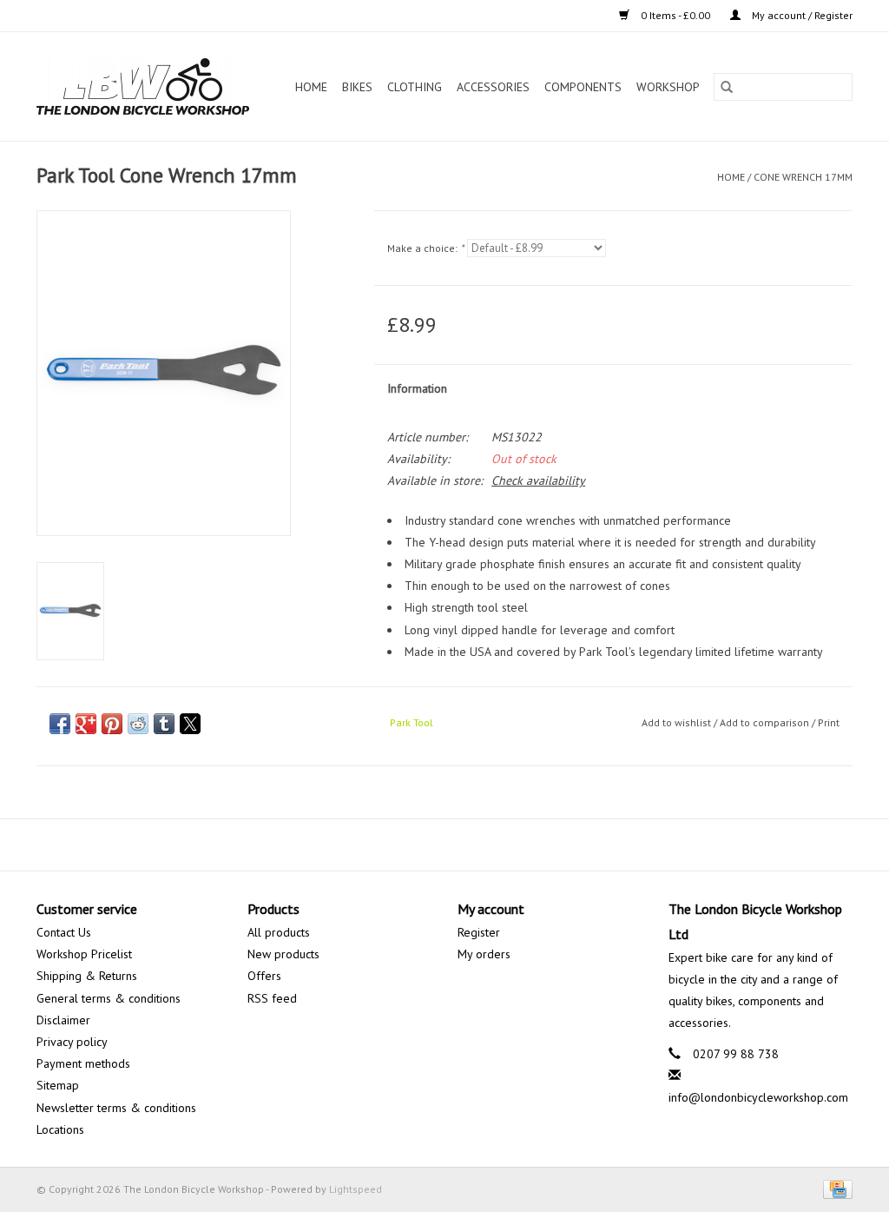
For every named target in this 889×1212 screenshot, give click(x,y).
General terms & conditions (108, 998)
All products (278, 932)
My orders (484, 954)
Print (829, 722)
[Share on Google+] (86, 723)
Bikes (357, 87)
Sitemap (57, 1085)
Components (583, 87)
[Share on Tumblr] (164, 723)
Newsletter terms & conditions (116, 1108)
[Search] (727, 87)
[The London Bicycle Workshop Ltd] (148, 86)
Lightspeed (355, 1188)
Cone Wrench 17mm (803, 176)
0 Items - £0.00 (675, 15)
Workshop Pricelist (84, 954)
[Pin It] (112, 723)
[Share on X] (190, 723)
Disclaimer (63, 1020)
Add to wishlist (678, 722)
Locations (60, 1129)
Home (311, 87)
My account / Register (801, 15)
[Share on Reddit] (138, 723)
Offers (264, 976)
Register (479, 932)
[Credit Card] (835, 1188)
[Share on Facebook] (59, 723)
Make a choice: (425, 248)
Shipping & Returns (86, 976)
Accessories (493, 87)
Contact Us (63, 932)
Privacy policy (72, 1042)
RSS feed (272, 998)
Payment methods (83, 1063)
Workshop (668, 87)
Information (417, 388)
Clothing (414, 87)
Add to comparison (766, 722)
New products (283, 954)
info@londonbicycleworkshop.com (758, 1097)
